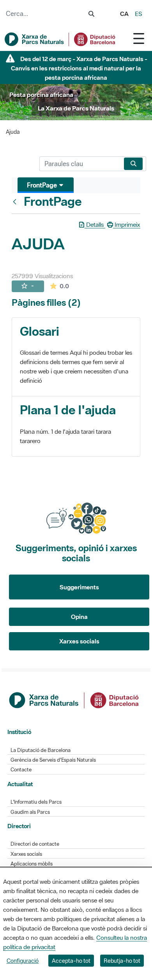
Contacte (21, 769)
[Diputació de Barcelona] (74, 699)
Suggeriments (79, 587)
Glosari (39, 331)
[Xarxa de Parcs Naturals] (60, 39)
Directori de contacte (35, 844)
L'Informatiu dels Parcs (36, 802)
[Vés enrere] (16, 201)
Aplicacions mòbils (32, 863)
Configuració (23, 960)
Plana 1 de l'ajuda (68, 410)
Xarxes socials (79, 641)
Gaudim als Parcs (30, 812)
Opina (79, 616)
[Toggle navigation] (139, 38)
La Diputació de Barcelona (41, 750)
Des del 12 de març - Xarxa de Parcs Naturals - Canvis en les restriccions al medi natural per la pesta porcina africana (79, 68)
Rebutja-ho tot (122, 960)
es (138, 14)
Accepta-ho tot (71, 960)
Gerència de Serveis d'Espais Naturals (53, 760)
